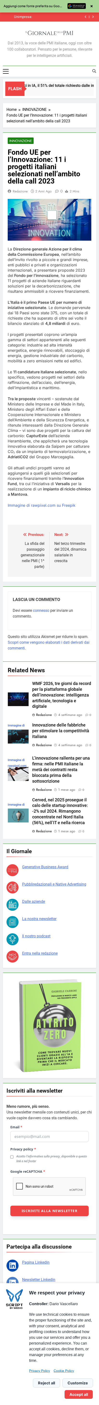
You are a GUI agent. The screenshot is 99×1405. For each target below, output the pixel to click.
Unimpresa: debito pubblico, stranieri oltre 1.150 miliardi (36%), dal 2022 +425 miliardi (19, 17)
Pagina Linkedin (36, 1262)
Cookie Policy (64, 1371)
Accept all (78, 1394)
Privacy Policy (39, 1371)
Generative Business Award (45, 867)
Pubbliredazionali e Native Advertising (54, 884)
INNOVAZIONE (20, 140)
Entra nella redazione (40, 953)
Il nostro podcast (36, 936)
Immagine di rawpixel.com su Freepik (41, 505)
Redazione (20, 191)
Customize (78, 1383)
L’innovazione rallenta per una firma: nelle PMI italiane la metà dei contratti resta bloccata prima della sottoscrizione (61, 770)
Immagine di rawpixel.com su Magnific (17, 765)
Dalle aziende (33, 901)
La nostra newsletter (39, 919)
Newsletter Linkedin (38, 1279)
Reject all (46, 1383)
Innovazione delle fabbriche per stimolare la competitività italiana (60, 731)
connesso (41, 610)
